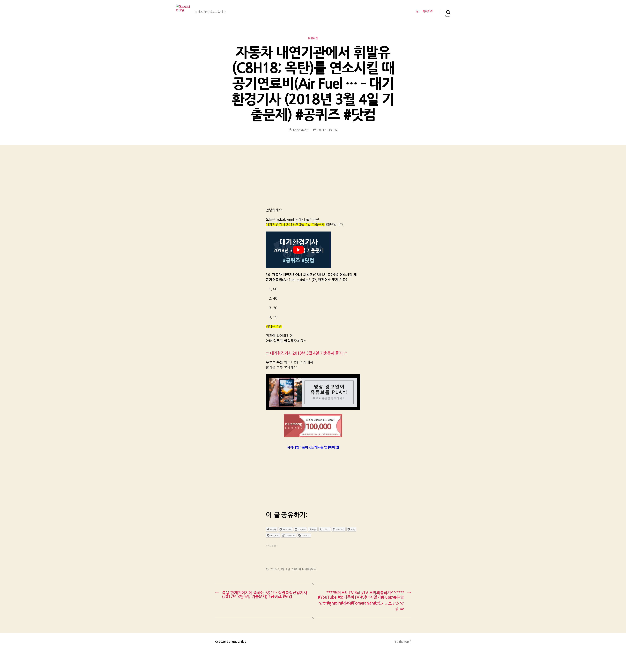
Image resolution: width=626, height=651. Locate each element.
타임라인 (427, 11)
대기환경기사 (309, 569)
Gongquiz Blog (236, 641)
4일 (288, 569)
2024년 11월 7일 (327, 129)
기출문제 (296, 569)
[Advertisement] (313, 180)
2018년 (274, 569)
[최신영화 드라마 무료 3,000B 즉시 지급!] (313, 425)
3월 (282, 569)
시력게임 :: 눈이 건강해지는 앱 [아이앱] (313, 447)
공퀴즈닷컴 (302, 129)
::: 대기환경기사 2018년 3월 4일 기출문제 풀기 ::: (306, 353)
